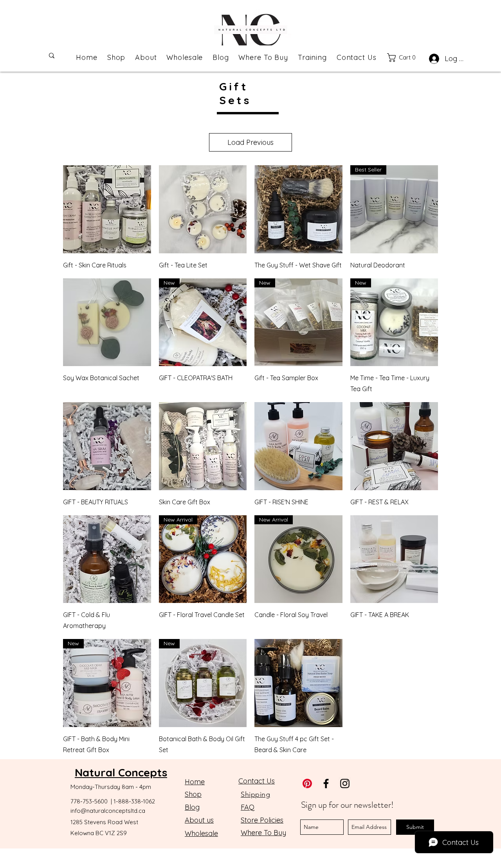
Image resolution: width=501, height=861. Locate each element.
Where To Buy (263, 832)
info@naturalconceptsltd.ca (107, 810)
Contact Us (256, 780)
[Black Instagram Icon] (345, 783)
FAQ (247, 807)
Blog (192, 807)
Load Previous (250, 142)
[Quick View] (107, 209)
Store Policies (262, 820)
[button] (405, 57)
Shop (193, 794)
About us (199, 820)
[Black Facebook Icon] (326, 783)
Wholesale (201, 833)
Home (195, 781)
